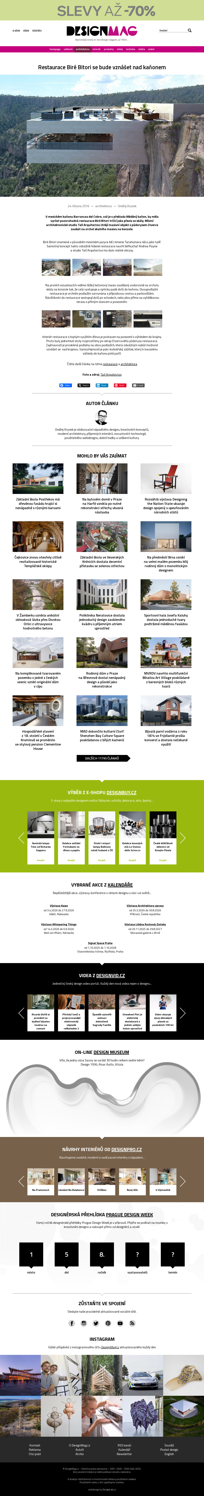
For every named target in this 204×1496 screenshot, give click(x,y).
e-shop (16, 30)
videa (26, 30)
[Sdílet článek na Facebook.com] (65, 385)
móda (120, 49)
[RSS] (132, 1323)
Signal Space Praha (100, 943)
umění (151, 49)
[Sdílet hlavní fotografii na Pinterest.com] (120, 385)
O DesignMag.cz (79, 1445)
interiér (97, 49)
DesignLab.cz (109, 1489)
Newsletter (124, 1453)
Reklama (35, 1449)
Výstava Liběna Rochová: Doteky (145, 924)
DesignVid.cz (110, 975)
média (141, 49)
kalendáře (120, 884)
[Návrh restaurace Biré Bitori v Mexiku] (102, 136)
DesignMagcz (110, 1347)
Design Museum (111, 1052)
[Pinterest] (108, 1323)
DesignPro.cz (126, 1149)
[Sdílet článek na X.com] (83, 385)
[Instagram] (83, 1323)
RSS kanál (124, 1445)
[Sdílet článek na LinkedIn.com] (102, 385)
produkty (109, 49)
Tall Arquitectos (111, 374)
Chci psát (35, 1453)
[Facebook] (71, 1323)
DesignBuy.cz (121, 792)
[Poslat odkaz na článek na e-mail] (138, 385)
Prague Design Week (129, 1214)
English (169, 1453)
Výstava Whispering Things (58, 924)
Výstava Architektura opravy (145, 906)
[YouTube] (120, 1323)
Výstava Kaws (59, 906)
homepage (55, 49)
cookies (132, 1479)
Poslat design (169, 1449)
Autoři (80, 1449)
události (68, 49)
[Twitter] (96, 1323)
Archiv (80, 1453)
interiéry (37, 30)
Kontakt (34, 1445)
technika (130, 49)
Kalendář (124, 1449)
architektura (82, 49)
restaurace (110, 363)
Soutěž (169, 1445)
